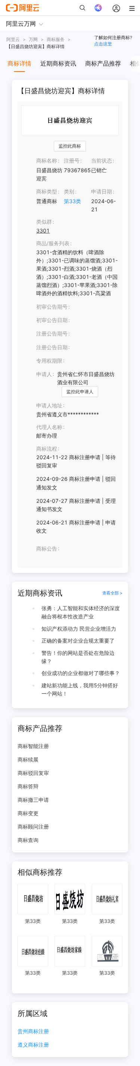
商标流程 (46, 448)
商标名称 (46, 160)
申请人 (44, 374)
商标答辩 (28, 786)
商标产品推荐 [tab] (103, 63)
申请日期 (101, 191)
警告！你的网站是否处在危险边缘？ (78, 657)
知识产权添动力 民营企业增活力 (78, 628)
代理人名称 (49, 427)
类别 (69, 191)
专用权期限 (49, 360)
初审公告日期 (52, 320)
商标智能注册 (33, 746)
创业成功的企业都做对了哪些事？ (80, 673)
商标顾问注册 (33, 826)
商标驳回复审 (33, 773)
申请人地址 (49, 405)
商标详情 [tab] (19, 63)
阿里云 (13, 39)
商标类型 (46, 191)
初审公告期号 (52, 306)
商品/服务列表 (52, 243)
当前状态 (101, 160)
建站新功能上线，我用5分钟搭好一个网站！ (79, 689)
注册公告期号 (52, 333)
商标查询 (28, 840)
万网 (33, 39)
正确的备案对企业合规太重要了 (78, 640)
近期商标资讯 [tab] (58, 63)
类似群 (44, 221)
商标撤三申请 (33, 800)
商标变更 (28, 813)
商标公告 (46, 548)
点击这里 (103, 44)
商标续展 (28, 759)
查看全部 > (112, 593)
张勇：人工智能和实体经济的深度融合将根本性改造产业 (80, 612)
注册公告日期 (52, 347)
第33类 (72, 201)
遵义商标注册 (33, 1045)
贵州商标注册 (33, 1031)
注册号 (72, 160)
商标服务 (56, 39)
